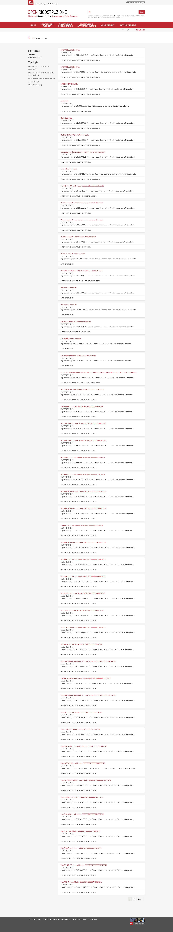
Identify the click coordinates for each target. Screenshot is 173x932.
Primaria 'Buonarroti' (69, 288)
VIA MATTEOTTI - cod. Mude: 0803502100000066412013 (84, 746)
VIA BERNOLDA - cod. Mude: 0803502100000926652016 (83, 542)
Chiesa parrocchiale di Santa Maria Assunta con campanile (83, 152)
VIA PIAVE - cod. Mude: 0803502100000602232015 (81, 848)
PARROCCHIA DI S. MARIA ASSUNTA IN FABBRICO (81, 271)
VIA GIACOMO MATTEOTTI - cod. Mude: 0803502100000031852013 (88, 695)
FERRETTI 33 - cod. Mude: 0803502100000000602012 (82, 186)
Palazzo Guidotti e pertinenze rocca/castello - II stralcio (82, 220)
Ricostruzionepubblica (46, 25)
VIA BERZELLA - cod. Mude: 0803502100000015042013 (83, 559)
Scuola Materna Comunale (71, 339)
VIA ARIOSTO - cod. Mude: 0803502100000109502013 (82, 389)
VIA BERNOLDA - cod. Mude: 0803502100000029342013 (83, 491)
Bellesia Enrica (66, 118)
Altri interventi (108, 25)
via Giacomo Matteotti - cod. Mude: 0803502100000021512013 (85, 678)
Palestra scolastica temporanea (73, 254)
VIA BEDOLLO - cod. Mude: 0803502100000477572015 (83, 474)
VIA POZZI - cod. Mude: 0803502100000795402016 (81, 882)
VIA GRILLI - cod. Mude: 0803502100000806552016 (81, 712)
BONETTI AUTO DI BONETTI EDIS (75, 135)
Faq (39, 919)
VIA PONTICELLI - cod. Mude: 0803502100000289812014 (84, 865)
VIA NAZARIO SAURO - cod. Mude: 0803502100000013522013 (86, 780)
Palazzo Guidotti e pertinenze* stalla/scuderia (78, 237)
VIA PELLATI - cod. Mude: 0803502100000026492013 (82, 797)
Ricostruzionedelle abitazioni (65, 25)
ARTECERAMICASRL (69, 84)
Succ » (140, 899)
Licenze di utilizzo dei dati (79, 919)
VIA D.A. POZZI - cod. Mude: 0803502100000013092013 (83, 627)
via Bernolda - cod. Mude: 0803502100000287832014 (82, 525)
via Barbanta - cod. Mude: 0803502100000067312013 (82, 406)
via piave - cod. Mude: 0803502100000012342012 (80, 831)
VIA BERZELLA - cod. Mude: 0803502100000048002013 (83, 576)
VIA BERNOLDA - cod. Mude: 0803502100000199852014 (83, 508)
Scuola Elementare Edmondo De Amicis (76, 322)
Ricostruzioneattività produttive (87, 25)
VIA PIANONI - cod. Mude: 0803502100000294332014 (82, 814)
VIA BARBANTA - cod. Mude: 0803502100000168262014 (83, 440)
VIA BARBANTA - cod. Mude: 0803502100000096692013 (83, 423)
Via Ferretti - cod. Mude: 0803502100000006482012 (81, 644)
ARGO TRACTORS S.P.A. (70, 50)
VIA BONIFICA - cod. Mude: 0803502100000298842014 (83, 593)
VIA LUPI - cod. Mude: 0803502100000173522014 (80, 729)
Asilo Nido (64, 101)
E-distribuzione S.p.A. (69, 169)
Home (33, 25)
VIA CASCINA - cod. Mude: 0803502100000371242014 (82, 610)
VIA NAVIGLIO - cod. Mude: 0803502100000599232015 (83, 763)
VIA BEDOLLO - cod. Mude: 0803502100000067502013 (83, 457)
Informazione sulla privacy (60, 919)
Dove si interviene (128, 25)
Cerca (142, 12)
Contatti (46, 919)
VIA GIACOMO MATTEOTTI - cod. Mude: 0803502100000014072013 (88, 661)
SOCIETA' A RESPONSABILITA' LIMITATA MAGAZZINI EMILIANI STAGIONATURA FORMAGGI (99, 372)
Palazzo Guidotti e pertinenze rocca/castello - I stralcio (82, 203)
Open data (93, 919)
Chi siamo (32, 919)
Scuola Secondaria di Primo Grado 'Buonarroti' (78, 355)
